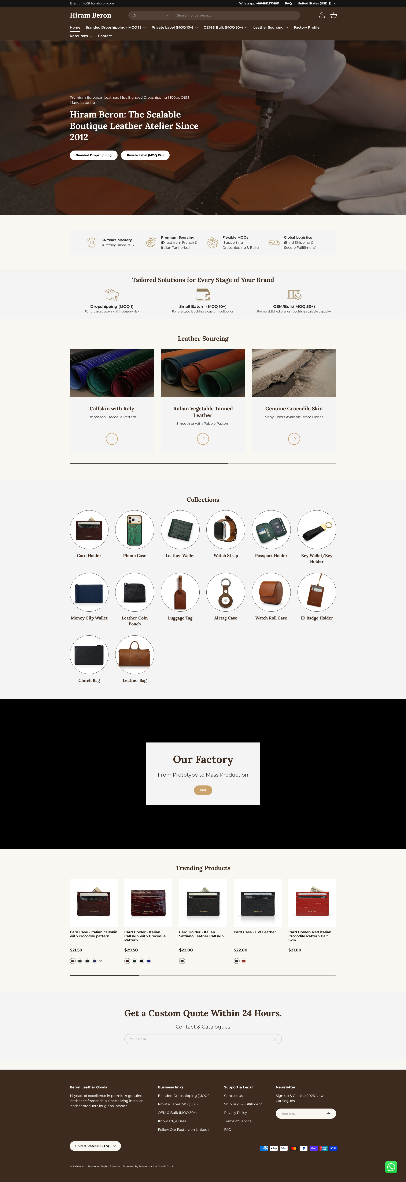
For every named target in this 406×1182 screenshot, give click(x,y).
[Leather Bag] (134, 655)
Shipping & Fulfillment (243, 1104)
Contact (105, 36)
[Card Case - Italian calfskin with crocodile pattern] (94, 902)
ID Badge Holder (316, 618)
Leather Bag (135, 680)
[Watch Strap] (226, 529)
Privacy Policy (235, 1113)
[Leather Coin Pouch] (134, 592)
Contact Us (233, 1096)
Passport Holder (271, 555)
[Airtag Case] (226, 592)
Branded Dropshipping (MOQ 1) (184, 1096)
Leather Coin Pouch (135, 620)
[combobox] (214, 15)
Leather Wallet (180, 555)
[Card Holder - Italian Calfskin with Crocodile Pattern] (148, 902)
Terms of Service (238, 1121)
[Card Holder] (89, 529)
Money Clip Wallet (89, 618)
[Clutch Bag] (89, 655)
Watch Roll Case (271, 618)
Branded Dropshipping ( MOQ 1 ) (113, 27)
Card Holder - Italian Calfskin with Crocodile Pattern (145, 936)
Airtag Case (225, 618)
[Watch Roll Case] (271, 592)
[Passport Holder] (271, 529)
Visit (203, 790)
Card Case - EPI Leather (255, 932)
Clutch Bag (89, 680)
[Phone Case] (134, 529)
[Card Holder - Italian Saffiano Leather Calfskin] (203, 902)
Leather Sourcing (268, 27)
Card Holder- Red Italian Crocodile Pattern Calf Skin (309, 936)
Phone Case (134, 555)
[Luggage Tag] (180, 592)
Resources (79, 36)
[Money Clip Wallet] (89, 592)
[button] (333, 15)
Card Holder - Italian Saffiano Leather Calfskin (201, 934)
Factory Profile (307, 27)
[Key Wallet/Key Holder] (317, 529)
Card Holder (89, 555)
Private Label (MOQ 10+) (172, 27)
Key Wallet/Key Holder (316, 558)
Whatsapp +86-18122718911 (259, 3)
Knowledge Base (172, 1121)
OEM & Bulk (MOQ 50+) (223, 27)
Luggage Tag (180, 618)
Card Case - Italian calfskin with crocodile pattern (93, 934)
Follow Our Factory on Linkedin (184, 1130)
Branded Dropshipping (94, 155)
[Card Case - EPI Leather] (257, 902)
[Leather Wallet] (180, 529)
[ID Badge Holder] (317, 592)
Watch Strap (226, 555)
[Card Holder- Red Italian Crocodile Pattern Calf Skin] (312, 902)
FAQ (288, 3)
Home (75, 27)
